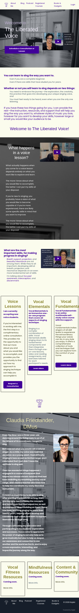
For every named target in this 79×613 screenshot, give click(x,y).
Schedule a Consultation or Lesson (21, 49)
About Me (13, 4)
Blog (22, 3)
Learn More (38, 368)
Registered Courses (40, 4)
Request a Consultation (13, 384)
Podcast (29, 3)
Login (73, 4)
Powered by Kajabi (69, 610)
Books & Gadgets (58, 4)
